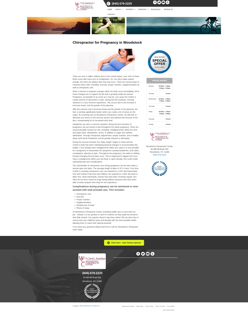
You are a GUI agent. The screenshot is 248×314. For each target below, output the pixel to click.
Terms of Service (160, 306)
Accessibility (170, 306)
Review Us (168, 9)
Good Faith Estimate (168, 310)
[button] (122, 9)
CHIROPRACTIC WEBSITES (91, 306)
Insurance (156, 9)
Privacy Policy (149, 306)
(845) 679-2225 (159, 155)
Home (109, 9)
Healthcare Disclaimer (128, 306)
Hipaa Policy (139, 306)
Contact (111, 14)
